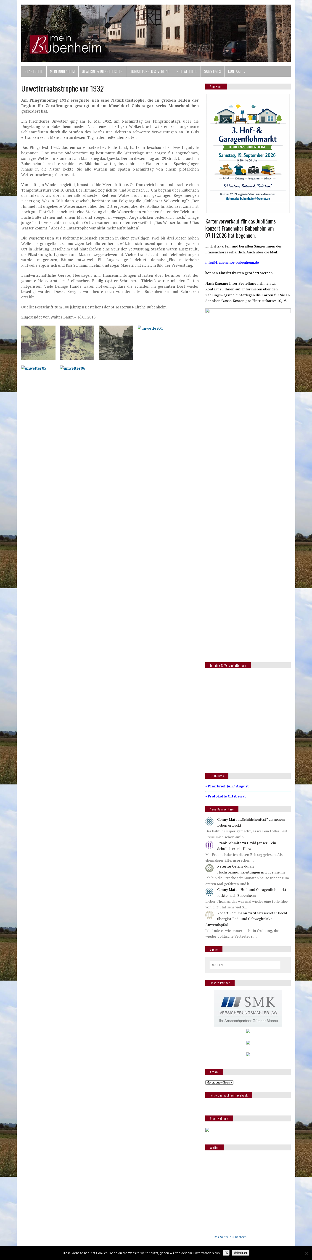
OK (226, 1252)
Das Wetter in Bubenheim (230, 1237)
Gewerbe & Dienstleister (102, 71)
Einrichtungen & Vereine (149, 71)
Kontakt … (236, 71)
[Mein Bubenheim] (156, 33)
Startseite (34, 71)
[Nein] (306, 1253)
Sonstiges (212, 71)
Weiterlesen (241, 1252)
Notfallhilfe (187, 71)
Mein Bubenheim (62, 71)
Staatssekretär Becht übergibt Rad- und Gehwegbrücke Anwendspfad (246, 918)
